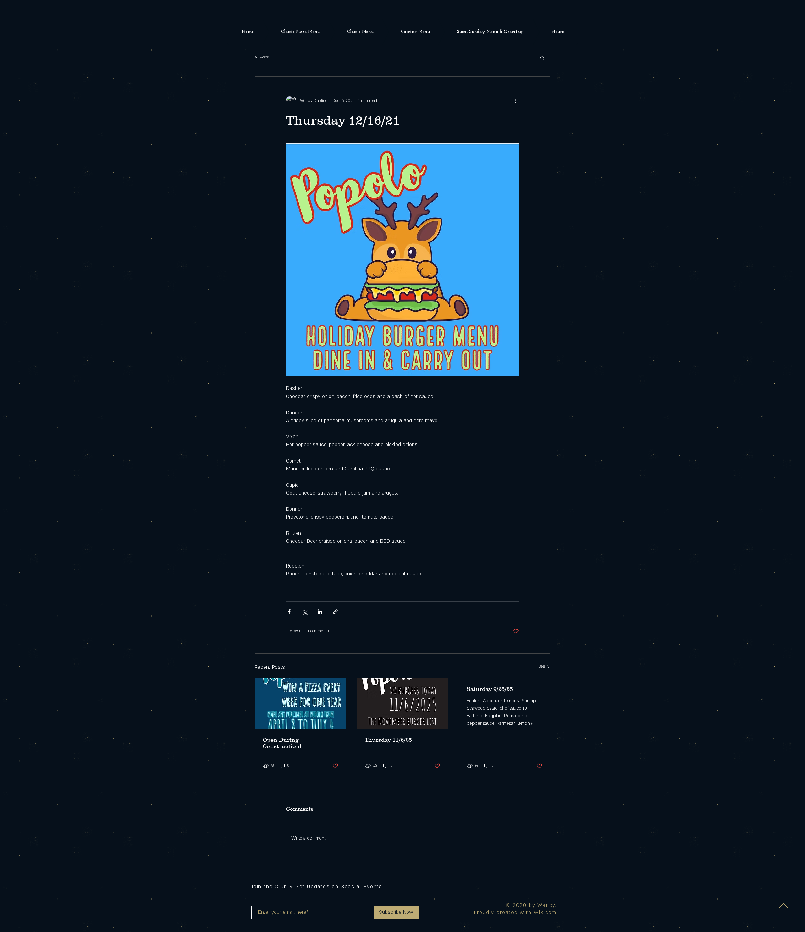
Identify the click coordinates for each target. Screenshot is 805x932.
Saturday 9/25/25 (490, 689)
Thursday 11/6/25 (388, 740)
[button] (542, 57)
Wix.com (545, 912)
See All (544, 666)
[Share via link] (335, 612)
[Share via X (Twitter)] (305, 612)
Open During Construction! (282, 743)
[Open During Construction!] (300, 703)
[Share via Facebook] (289, 612)
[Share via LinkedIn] (320, 612)
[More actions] (515, 100)
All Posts (262, 57)
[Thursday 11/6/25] (402, 703)
